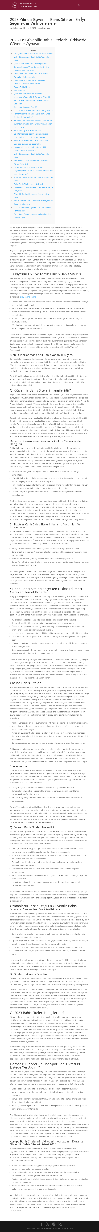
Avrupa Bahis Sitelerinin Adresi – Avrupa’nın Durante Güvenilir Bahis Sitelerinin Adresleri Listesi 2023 (33, 123)
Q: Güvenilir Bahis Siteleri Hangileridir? (30, 63)
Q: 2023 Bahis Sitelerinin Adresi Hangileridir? (33, 110)
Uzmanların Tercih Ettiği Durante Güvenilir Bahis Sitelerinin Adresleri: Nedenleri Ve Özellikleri (32, 100)
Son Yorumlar (19, 90)
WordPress (68, 1228)
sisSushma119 (19, 28)
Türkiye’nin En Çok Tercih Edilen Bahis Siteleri (33, 53)
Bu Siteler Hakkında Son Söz (26, 107)
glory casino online (28, 297)
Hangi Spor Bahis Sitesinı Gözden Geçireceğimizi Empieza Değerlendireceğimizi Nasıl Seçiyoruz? (33, 170)
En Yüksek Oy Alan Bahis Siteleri (27, 130)
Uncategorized (44, 28)
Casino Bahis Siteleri (22, 87)
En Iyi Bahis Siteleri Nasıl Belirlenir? (29, 184)
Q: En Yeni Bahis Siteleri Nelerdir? (28, 93)
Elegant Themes (44, 1228)
